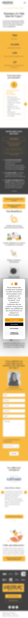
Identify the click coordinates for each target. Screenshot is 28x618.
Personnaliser (14, 328)
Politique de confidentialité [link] (14, 333)
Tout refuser (14, 324)
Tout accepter (14, 320)
